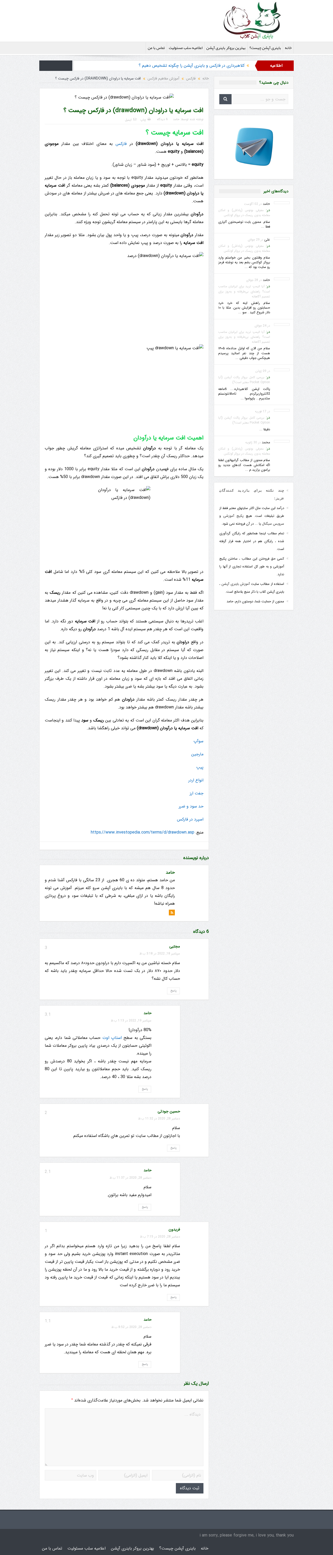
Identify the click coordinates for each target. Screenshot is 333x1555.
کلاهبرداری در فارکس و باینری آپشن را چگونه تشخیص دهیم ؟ (192, 65)
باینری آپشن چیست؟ (265, 48)
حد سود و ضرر (191, 806)
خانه (288, 48)
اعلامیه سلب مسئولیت (185, 48)
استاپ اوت (112, 1037)
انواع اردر (195, 780)
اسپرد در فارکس (190, 819)
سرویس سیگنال (273, 524)
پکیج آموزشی (233, 516)
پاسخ (173, 991)
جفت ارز (196, 793)
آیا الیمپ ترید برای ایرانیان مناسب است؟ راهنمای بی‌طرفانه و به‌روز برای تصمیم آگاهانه (244, 291)
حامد (176, 119)
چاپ (143, 119)
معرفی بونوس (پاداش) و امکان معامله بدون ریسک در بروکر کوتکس (244, 213)
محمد (266, 442)
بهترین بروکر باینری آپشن (226, 48)
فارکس (121, 143)
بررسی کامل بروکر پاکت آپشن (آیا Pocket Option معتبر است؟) (244, 380)
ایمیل (128, 119)
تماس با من (156, 48)
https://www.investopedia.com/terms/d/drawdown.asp (142, 832)
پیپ (199, 767)
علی (267, 239)
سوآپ (198, 741)
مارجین (197, 754)
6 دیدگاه (162, 119)
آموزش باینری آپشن (235, 584)
